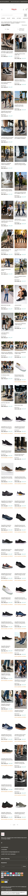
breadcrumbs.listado (8, 22)
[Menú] (1, 9)
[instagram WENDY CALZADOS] (1, 842)
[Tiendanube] (6, 890)
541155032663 (4, 847)
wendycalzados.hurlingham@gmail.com (10, 851)
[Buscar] (25, 15)
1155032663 (4, 849)
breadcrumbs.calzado (5, 23)
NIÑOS (13, 18)
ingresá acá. (23, 886)
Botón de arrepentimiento (6, 887)
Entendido (18, 893)
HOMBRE (3, 18)
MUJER (8, 18)
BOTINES (19, 18)
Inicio (2, 22)
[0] (26, 9)
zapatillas (12, 23)
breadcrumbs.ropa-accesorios (19, 22)
